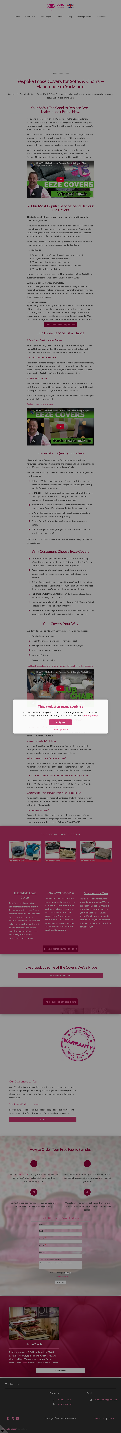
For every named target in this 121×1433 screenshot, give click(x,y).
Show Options (60, 729)
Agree (61, 722)
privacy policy (90, 715)
